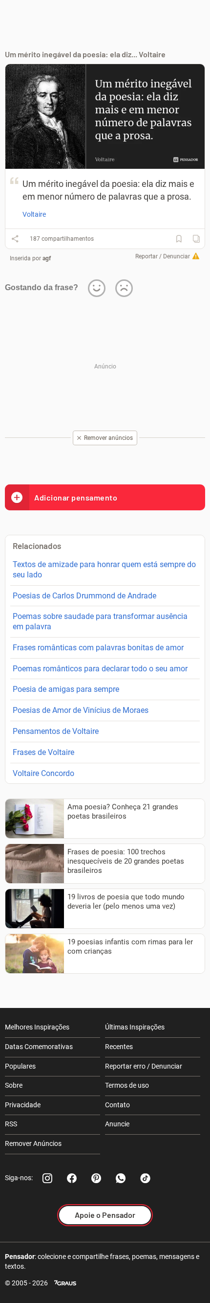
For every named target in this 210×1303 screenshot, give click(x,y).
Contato (117, 1105)
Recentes (119, 1047)
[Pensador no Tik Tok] (145, 1178)
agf (46, 258)
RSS (11, 1124)
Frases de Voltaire (43, 752)
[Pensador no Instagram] (47, 1178)
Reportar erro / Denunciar (143, 1066)
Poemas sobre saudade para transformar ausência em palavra (100, 621)
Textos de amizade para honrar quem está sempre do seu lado (104, 569)
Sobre (13, 1085)
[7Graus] (65, 1283)
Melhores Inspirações (37, 1027)
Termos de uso (127, 1085)
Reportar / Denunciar (162, 256)
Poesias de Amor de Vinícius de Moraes (80, 710)
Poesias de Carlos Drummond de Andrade (84, 595)
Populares (20, 1066)
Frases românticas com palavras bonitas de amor (98, 647)
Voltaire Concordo (43, 773)
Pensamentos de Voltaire (56, 731)
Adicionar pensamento (75, 497)
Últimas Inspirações (135, 1027)
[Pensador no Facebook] (72, 1178)
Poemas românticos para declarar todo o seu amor (100, 668)
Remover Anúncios (33, 1143)
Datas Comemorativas (39, 1047)
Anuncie (117, 1124)
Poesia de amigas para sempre (66, 689)
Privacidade (23, 1105)
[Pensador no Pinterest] (96, 1178)
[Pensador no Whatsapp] (120, 1178)
